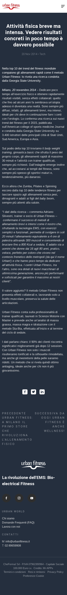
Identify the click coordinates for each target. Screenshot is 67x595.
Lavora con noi (11, 526)
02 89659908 (13, 545)
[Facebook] (6, 498)
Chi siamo (8, 518)
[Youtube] (31, 498)
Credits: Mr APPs (43, 568)
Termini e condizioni (15, 571)
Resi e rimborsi (36, 571)
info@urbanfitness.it (17, 541)
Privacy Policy (55, 571)
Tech (42, 54)
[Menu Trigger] (62, 6)
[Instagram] (19, 498)
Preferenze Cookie (33, 575)
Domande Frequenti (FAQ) (18, 522)
